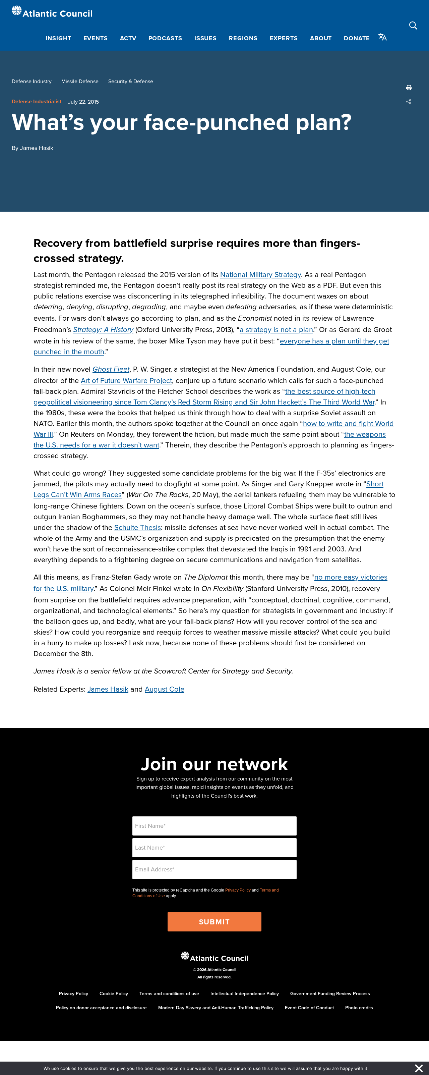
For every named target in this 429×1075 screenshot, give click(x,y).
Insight (58, 38)
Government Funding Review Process (330, 993)
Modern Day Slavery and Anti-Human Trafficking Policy (215, 1007)
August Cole (164, 689)
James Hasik (107, 689)
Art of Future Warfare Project (126, 380)
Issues (205, 38)
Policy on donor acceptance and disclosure (101, 1007)
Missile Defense (80, 81)
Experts (284, 38)
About (321, 38)
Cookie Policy (114, 993)
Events (95, 38)
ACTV (128, 38)
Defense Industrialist (36, 101)
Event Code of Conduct (309, 1007)
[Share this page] (409, 102)
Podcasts (165, 38)
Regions (243, 38)
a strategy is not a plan (276, 329)
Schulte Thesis (137, 527)
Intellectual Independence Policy (244, 993)
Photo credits (359, 1007)
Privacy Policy (238, 890)
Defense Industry (32, 81)
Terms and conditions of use (169, 993)
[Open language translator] (383, 37)
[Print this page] (409, 88)
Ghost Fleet (111, 369)
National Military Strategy (260, 274)
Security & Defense (130, 81)
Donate (357, 38)
